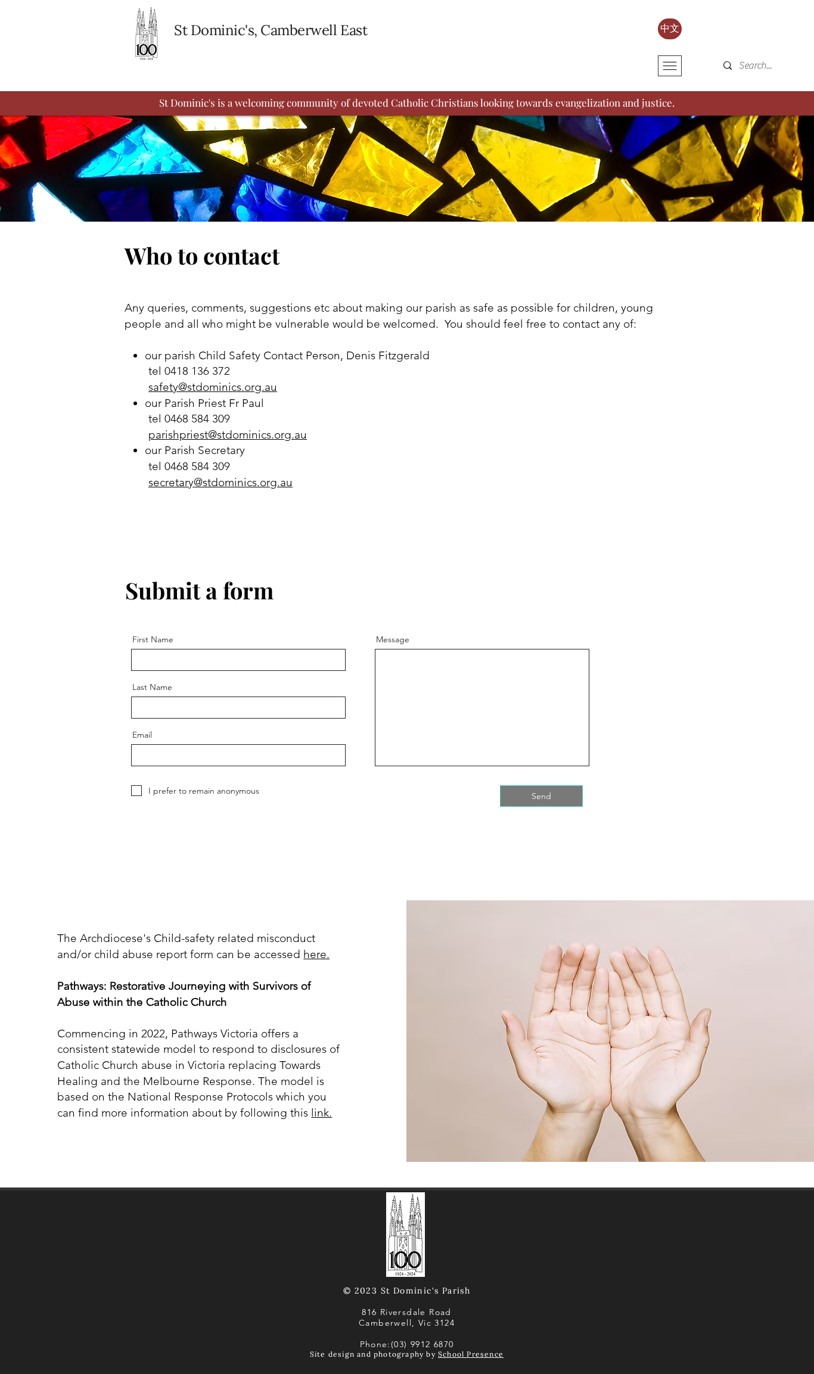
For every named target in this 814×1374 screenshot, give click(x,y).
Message (392, 639)
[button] (670, 65)
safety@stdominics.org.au (212, 387)
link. (321, 1113)
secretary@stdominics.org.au (220, 482)
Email (142, 734)
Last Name (152, 687)
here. (316, 954)
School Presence (471, 1354)
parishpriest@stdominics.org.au (227, 435)
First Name (152, 639)
